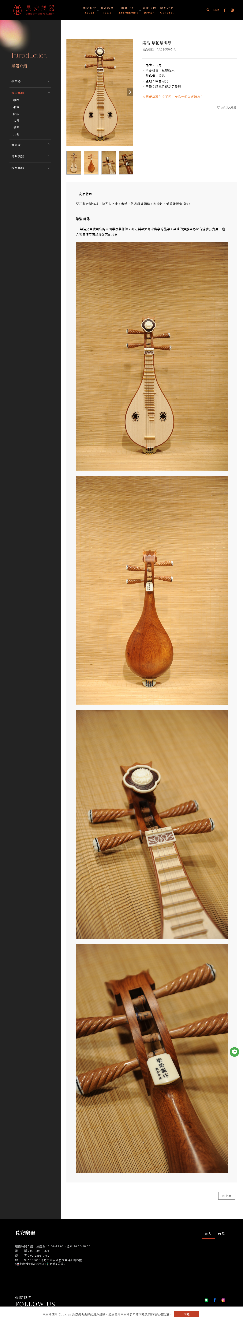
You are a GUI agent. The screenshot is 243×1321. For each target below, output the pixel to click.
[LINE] (216, 10)
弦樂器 (16, 81)
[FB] (224, 10)
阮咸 (16, 114)
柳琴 (16, 107)
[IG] (232, 10)
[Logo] (33, 9)
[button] (208, 10)
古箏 (16, 121)
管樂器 (16, 145)
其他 (16, 134)
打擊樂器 (17, 156)
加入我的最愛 (228, 107)
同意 (187, 1314)
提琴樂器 (17, 168)
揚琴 (16, 127)
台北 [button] (208, 1233)
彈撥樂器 (17, 93)
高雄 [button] (221, 1233)
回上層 (226, 1196)
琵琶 (16, 101)
